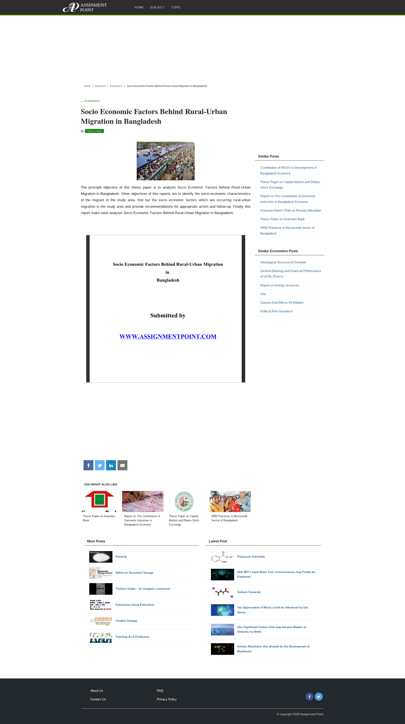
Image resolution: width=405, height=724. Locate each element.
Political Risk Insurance (276, 311)
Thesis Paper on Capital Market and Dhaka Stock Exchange (290, 184)
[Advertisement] (202, 48)
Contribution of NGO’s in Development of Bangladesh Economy (288, 170)
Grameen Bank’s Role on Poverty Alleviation (290, 210)
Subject (157, 7)
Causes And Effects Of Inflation (281, 302)
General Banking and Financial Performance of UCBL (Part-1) (290, 273)
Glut (263, 294)
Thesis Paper (94, 131)
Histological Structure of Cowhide (283, 262)
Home (139, 7)
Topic (176, 7)
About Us (96, 690)
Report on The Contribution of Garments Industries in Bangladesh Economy (287, 198)
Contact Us (98, 699)
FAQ (160, 690)
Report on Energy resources (279, 285)
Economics (92, 100)
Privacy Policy (167, 699)
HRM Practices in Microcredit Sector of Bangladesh (287, 230)
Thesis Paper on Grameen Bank (282, 219)
